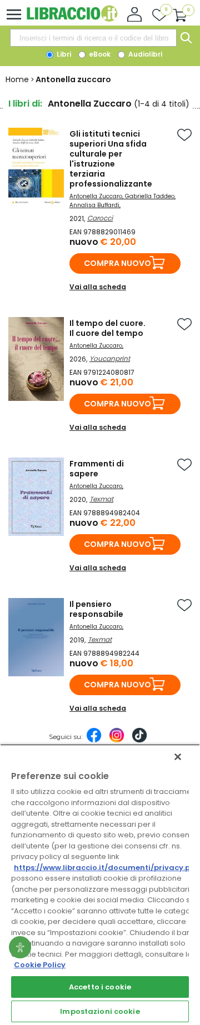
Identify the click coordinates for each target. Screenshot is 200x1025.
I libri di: (25, 103)
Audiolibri (144, 54)
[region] (100, 884)
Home (17, 79)
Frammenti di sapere (96, 468)
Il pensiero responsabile (96, 609)
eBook (99, 54)
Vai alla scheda (97, 287)
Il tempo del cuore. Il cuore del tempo (107, 328)
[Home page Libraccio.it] (72, 19)
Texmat (101, 499)
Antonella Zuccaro (95, 196)
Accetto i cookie (100, 987)
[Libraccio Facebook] (94, 741)
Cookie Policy (40, 964)
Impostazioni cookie (99, 1011)
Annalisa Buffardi (94, 205)
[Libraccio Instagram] (116, 741)
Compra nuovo (117, 263)
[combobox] (93, 38)
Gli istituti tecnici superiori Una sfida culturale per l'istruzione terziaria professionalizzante (110, 158)
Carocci (100, 218)
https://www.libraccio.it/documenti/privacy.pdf (106, 867)
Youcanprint (109, 358)
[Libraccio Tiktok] (139, 741)
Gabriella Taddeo (149, 196)
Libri (63, 54)
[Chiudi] (177, 756)
